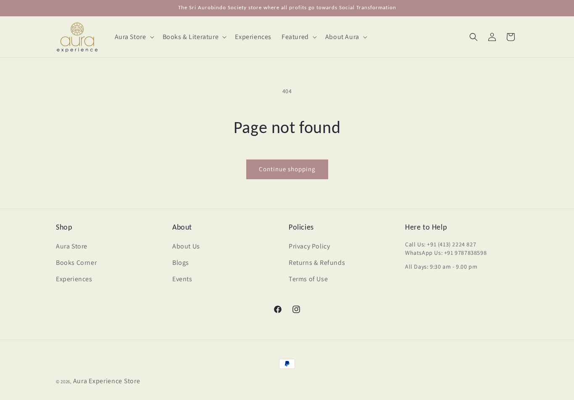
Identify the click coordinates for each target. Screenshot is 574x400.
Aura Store (71, 246)
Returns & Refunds (317, 262)
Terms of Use (308, 279)
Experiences (74, 279)
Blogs (180, 262)
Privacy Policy (309, 246)
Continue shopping (287, 169)
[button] (134, 37)
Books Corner (76, 262)
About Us (186, 246)
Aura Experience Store (106, 380)
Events (182, 279)
